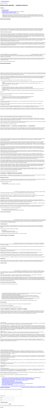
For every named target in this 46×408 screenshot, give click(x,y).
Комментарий (2, 395)
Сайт (1, 400)
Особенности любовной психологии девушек (9, 12)
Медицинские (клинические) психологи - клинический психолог (12, 381)
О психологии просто (5, 1)
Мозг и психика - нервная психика (7, 384)
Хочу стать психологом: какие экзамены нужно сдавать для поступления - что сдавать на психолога (17, 383)
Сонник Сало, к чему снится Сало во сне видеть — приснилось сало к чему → (33, 387)
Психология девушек (5, 9)
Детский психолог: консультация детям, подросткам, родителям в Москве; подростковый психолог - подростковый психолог (21, 377)
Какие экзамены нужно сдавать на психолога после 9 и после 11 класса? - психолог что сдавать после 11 (18, 379)
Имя (1, 397)
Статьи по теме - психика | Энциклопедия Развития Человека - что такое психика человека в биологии (18, 378)
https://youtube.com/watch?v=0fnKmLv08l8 (6, 305)
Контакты (1, 407)
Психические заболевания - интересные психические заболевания (12, 382)
